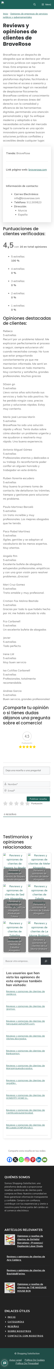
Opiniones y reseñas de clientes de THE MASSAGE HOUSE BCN (31, 1287)
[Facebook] (9, 1159)
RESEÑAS (13, 1326)
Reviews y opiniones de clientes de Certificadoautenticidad (25, 1111)
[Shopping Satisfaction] (13, 4)
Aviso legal (15, 1360)
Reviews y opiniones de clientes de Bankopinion (25, 1052)
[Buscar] (46, 961)
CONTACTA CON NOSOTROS (25, 1335)
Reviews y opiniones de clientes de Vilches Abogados (25, 1037)
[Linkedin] (38, 1159)
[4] (22, 803)
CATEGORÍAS (16, 1321)
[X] (15, 1159)
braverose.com (37, 169)
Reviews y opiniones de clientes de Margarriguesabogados (25, 1067)
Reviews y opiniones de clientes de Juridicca (25, 993)
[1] (5, 803)
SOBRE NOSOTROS (19, 1331)
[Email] (44, 1159)
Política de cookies (35, 1360)
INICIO (12, 1317)
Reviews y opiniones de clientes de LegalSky (25, 1082)
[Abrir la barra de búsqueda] (34, 4)
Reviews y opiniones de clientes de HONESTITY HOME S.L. (25, 1097)
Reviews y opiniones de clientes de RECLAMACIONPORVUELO (25, 1126)
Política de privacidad (27, 1363)
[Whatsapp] (21, 1159)
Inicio (5, 13)
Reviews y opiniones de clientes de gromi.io (25, 1008)
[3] (16, 803)
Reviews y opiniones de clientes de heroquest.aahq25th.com (25, 1022)
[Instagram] (27, 1159)
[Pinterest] (33, 1159)
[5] (27, 803)
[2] (11, 803)
